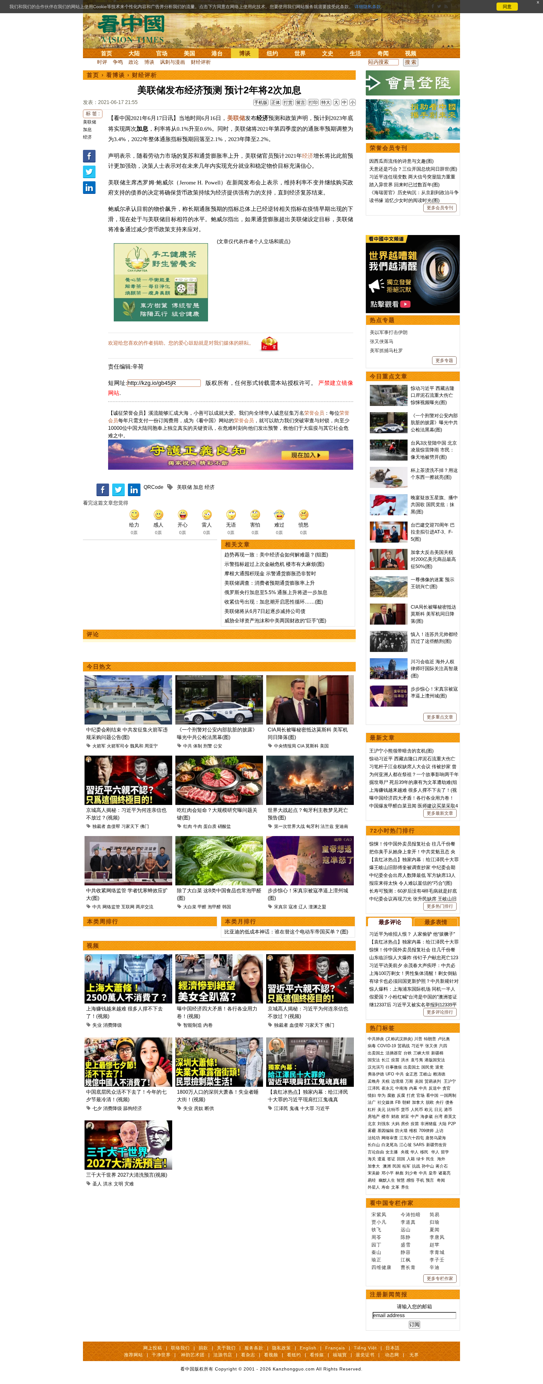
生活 (355, 53)
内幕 (413, 1088)
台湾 (438, 1116)
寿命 (385, 1187)
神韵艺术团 (193, 1354)
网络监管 (111, 906)
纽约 (272, 53)
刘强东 (383, 1123)
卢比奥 (444, 1039)
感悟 (410, 1180)
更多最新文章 (440, 813)
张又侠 (431, 1045)
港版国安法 (435, 1060)
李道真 (408, 1222)
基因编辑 (385, 1130)
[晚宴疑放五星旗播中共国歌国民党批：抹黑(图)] (389, 497)
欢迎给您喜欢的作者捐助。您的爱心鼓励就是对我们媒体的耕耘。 (181, 343)
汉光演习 (376, 1067)
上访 (439, 1130)
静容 (406, 1252)
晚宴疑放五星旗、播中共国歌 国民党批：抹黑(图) (434, 504)
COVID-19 (386, 1045)
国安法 (374, 1060)
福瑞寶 (340, 1354)
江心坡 (405, 1144)
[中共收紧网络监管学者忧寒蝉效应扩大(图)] (128, 839)
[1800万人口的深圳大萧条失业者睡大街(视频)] (219, 1041)
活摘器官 (394, 1053)
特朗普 (430, 1039)
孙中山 (428, 1166)
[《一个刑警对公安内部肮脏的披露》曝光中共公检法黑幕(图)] (219, 678)
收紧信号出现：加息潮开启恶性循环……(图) (273, 601)
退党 (439, 1067)
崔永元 (387, 1088)
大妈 (395, 1123)
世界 (300, 53)
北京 (372, 1123)
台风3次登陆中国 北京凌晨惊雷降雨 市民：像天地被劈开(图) (434, 450)
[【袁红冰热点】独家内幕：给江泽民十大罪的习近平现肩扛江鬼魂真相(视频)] (310, 1041)
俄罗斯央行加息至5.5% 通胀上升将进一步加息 (275, 592)
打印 (313, 102)
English (308, 1347)
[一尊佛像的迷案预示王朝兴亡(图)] (389, 579)
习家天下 (130, 826)
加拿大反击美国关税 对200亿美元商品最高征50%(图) (433, 559)
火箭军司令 (118, 745)
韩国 (226, 906)
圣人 (97, 1183)
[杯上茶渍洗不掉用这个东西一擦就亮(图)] (389, 470)
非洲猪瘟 (428, 1123)
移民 (424, 1152)
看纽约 (294, 1354)
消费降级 (112, 1025)
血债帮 (113, 826)
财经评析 (201, 62)
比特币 (393, 1109)
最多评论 (390, 922)
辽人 (303, 906)
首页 (106, 53)
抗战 (416, 1166)
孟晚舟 (374, 1081)
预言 (430, 1180)
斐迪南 (341, 826)
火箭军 (99, 745)
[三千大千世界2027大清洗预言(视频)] (128, 1124)
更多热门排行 (440, 906)
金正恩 (411, 1074)
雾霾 (372, 1130)
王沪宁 (450, 1081)
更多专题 (444, 360)
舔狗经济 (132, 1108)
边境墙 (397, 1081)
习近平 (322, 1108)
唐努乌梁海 (435, 1137)
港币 (448, 1109)
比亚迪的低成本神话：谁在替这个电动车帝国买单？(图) (286, 931)
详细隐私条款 (367, 6)
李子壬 (437, 1259)
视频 (410, 53)
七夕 (97, 1108)
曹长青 (408, 1267)
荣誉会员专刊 (389, 148)
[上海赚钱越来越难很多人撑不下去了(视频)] (128, 957)
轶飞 (376, 1229)
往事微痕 (394, 1067)
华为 (381, 1095)
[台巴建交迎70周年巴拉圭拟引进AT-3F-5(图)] (389, 525)
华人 (414, 1152)
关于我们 (226, 1347)
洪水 (107, 1183)
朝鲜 (406, 1102)
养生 (405, 1187)
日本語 (393, 1347)
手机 (420, 1180)
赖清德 (439, 1074)
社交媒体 (385, 1102)
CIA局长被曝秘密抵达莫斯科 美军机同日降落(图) (433, 614)
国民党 (427, 1067)
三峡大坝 (421, 1053)
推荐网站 (133, 1354)
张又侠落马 (381, 341)
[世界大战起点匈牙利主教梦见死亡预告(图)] (310, 759)
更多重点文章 (440, 716)
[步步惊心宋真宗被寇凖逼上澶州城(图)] (310, 839)
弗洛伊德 (376, 1074)
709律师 (426, 1130)
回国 (401, 1159)
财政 (395, 1116)
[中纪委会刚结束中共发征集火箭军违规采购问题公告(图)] (128, 678)
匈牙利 (312, 826)
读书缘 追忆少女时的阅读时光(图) (404, 200)
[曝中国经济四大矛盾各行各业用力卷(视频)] (219, 957)
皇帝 (433, 1173)
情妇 (372, 1095)
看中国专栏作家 (392, 1203)
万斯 (409, 1081)
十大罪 (307, 1108)
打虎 (411, 1095)
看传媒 (317, 1354)
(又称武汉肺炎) (399, 1039)
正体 (275, 102)
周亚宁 (151, 745)
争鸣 (118, 62)
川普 (418, 1039)
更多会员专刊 (440, 207)
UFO (390, 1074)
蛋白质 (210, 826)
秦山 (376, 1252)
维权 (413, 1130)
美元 (381, 1109)
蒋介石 (442, 1166)
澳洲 (387, 1166)
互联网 (127, 906)
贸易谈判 (433, 1081)
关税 (385, 1081)
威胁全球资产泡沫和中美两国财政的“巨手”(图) (275, 620)
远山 (406, 1229)
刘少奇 (411, 1173)
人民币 (417, 1109)
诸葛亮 (444, 1173)
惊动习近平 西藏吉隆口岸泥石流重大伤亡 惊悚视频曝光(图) (432, 395)
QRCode (153, 487)
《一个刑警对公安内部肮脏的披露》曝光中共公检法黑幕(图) (434, 422)
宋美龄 (374, 1173)
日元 (438, 1109)
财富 (405, 1116)
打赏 (288, 102)
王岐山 (425, 1074)
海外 (442, 1159)
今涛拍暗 (411, 1214)
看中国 (135, 28)
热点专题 (382, 320)
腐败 (391, 1095)
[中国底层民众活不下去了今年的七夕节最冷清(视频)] (128, 1041)
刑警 (207, 745)
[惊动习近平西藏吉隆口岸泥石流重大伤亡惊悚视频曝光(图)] (389, 388)
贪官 (446, 1088)
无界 (414, 1354)
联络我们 (180, 1347)
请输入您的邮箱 (414, 1306)
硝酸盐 (224, 826)
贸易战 (404, 1045)
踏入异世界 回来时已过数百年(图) (404, 184)
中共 (187, 745)
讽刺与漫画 (172, 62)
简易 (435, 1214)
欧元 (429, 1109)
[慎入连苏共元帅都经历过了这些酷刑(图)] (389, 634)
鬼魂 (294, 1108)
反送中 (435, 1088)
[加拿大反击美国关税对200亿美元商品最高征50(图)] (389, 552)
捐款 (203, 1347)
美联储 (89, 121)
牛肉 (197, 826)
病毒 (372, 1045)
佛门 (144, 826)
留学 (445, 1152)
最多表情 (436, 922)
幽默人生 (387, 1180)
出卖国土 (376, 1053)
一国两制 (448, 1095)
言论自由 (376, 1152)
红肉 (187, 826)
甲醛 (202, 906)
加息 (87, 129)
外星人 (374, 1187)
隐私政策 (281, 1347)
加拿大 (418, 1102)
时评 (102, 62)
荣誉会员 (314, 413)
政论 (134, 62)
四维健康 (381, 1267)
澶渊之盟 (317, 906)
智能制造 (192, 1025)
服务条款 (253, 1347)
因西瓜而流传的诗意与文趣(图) (401, 161)
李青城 (437, 1252)
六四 (443, 1045)
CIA (300, 745)
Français (335, 1347)
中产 (415, 1116)
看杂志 (248, 1354)
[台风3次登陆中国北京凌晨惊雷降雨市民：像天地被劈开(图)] (389, 443)
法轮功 (374, 1137)
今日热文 (99, 667)
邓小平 (387, 1173)
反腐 (401, 1095)
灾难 (129, 1183)
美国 (189, 53)
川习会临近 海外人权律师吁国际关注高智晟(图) (434, 668)
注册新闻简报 (389, 1294)
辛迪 (435, 1267)
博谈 (244, 53)
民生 (431, 1159)
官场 (161, 53)
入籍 (411, 1159)
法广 (372, 1102)
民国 (396, 1166)
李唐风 (437, 1237)
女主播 (392, 1152)
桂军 (406, 1166)
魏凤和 (136, 745)
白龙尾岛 (389, 1144)
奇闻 (383, 53)
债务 (449, 1102)
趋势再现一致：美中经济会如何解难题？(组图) (276, 554)
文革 (395, 1187)
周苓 (376, 1237)
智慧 (401, 1180)
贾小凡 (379, 1222)
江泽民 (281, 1108)
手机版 (260, 102)
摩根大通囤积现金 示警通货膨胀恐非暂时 (270, 573)
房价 (405, 1123)
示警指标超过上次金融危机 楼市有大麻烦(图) (274, 564)
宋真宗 (280, 906)
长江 (385, 1060)
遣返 (381, 1159)
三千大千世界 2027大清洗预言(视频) (126, 1175)
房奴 (198, 1108)
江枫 (406, 1259)
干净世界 (161, 1354)
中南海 (401, 1088)
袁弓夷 (417, 1060)
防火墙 (401, 1130)
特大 (325, 102)
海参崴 (426, 1116)
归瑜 (435, 1222)
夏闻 (435, 1229)
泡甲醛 (214, 906)
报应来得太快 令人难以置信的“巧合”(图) (410, 883)
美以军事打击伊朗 (389, 332)
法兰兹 (327, 826)
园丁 (376, 1244)
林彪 (399, 1173)
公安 (217, 745)
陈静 (406, 1237)
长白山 (374, 1144)
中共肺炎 (376, 1039)
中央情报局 (285, 745)
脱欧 (430, 1102)
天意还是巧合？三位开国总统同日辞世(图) (413, 169)
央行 (440, 1102)
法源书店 (222, 1354)
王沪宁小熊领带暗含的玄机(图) (401, 750)
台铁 (407, 1053)
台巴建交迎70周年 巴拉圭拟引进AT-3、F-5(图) (433, 532)
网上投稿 (152, 1347)
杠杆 (372, 1109)
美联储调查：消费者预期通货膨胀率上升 (269, 583)
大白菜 (189, 906)
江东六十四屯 (411, 1137)
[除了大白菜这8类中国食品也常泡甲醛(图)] (219, 839)
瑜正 (376, 1259)
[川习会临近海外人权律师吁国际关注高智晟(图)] (389, 661)
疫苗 (395, 1060)
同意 (507, 6)
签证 (391, 1159)
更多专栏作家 (440, 1278)
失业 (97, 1025)
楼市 (385, 1116)
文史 (327, 53)
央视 (405, 1152)
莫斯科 (312, 745)
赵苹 (435, 1244)
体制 (197, 745)
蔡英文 (450, 1116)
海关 (372, 1159)
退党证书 (365, 1354)
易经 (372, 1180)
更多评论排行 (440, 1012)
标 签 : (93, 113)
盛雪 (406, 1244)
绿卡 (420, 1159)
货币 (405, 1109)
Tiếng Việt (365, 1347)
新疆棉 (437, 1053)
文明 (118, 1183)
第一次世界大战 (289, 826)
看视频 (271, 1354)
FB (398, 1102)
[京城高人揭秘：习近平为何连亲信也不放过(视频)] (128, 759)
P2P (452, 1123)
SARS (419, 1144)
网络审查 (389, 1137)
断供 (209, 1108)
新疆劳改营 (436, 1144)
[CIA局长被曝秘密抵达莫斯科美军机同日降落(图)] (310, 678)
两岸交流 (144, 906)
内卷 (208, 1025)
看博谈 (115, 75)
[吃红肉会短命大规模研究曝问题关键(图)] (219, 759)
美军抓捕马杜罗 (386, 350)
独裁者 (99, 826)
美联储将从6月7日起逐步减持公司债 (264, 611)
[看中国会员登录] (413, 83)
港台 (217, 53)
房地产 (374, 1116)
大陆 (134, 53)
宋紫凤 (379, 1214)
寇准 (292, 906)
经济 (87, 136)
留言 (300, 102)
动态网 (392, 1354)
